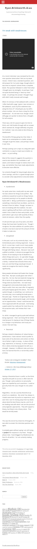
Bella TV (4, 480)
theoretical (12, 454)
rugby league (28, 527)
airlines (26, 511)
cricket (26, 517)
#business (13, 362)
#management (20, 362)
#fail (31, 449)
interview (14, 451)
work (25, 454)
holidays (17, 520)
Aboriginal (25, 509)
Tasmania (13, 531)
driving (13, 519)
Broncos (15, 517)
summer (5, 531)
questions (5, 454)
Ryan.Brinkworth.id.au (18, 7)
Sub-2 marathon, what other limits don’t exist (15, 473)
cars (20, 517)
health (10, 520)
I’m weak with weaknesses (14, 30)
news (15, 523)
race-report (26, 525)
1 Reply (4, 35)
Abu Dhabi (6, 511)
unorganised (19, 454)
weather (14, 533)
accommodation (17, 511)
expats (24, 519)
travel (6, 532)
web (21, 533)
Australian (20, 513)
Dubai (19, 519)
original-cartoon (10, 525)
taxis (19, 531)
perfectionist (21, 451)
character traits (6, 451)
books (28, 515)
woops (27, 533)
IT (22, 520)
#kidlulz (14, 508)
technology (25, 531)
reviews (18, 527)
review (10, 527)
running (9, 529)
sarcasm (19, 529)
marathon (8, 521)
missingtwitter (22, 521)
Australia (9, 512)
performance (29, 451)
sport (26, 529)
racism (4, 527)
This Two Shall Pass (8, 484)
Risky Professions (7, 482)
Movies (6, 523)
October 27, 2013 (10, 369)
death (6, 518)
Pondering (20, 449)
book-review (13, 515)
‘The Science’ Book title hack (10, 477)
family (29, 519)
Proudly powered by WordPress (11, 545)
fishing (4, 520)
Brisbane (6, 517)
